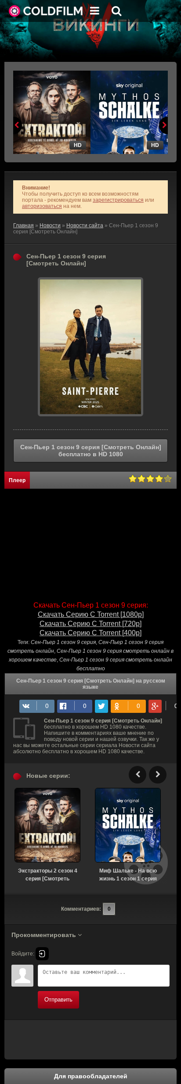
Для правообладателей (90, 1076)
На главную (46, 11)
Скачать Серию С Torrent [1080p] (91, 614)
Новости (50, 225)
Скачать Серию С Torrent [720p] (90, 623)
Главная (23, 225)
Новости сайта (84, 225)
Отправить (58, 999)
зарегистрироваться (118, 200)
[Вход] (42, 953)
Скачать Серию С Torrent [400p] (90, 633)
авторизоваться (42, 206)
